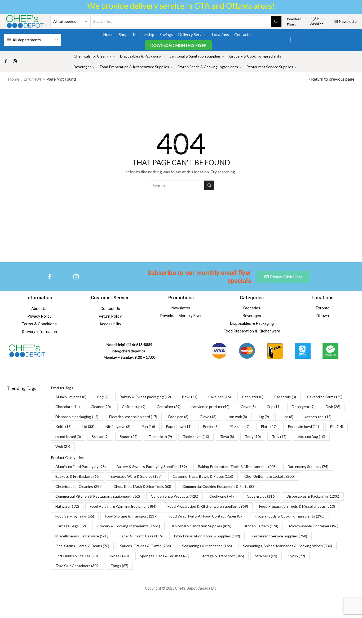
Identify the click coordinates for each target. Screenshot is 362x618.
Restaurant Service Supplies (269, 66)
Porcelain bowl (303, 426)
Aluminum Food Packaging (80, 466)
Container (168, 406)
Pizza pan (239, 426)
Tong (253, 436)
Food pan (178, 416)
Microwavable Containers (313, 526)
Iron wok (237, 416)
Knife (63, 426)
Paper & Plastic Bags (141, 536)
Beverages (82, 66)
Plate (269, 426)
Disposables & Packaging (140, 56)
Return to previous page (332, 78)
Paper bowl (179, 426)
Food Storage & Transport (131, 516)
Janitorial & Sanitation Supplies (195, 56)
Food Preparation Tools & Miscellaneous (297, 506)
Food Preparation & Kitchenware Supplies (134, 66)
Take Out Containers (77, 565)
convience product (210, 406)
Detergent (303, 406)
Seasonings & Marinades (207, 546)
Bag (103, 397)
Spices (119, 556)
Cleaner (101, 406)
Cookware (222, 496)
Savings (166, 34)
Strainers (266, 556)
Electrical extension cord (133, 416)
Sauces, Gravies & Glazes (145, 546)
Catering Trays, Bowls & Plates (203, 476)
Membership (143, 34)
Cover (248, 406)
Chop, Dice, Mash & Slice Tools (142, 486)
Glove (208, 416)
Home (108, 34)
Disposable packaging (76, 416)
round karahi (68, 436)
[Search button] (276, 21)
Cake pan (219, 397)
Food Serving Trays (74, 516)
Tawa (227, 436)
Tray (279, 436)
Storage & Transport (222, 556)
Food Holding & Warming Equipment (123, 506)
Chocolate (67, 406)
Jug (263, 416)
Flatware (67, 506)
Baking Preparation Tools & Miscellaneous (237, 466)
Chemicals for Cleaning (93, 56)
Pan (148, 426)
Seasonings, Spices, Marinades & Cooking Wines (287, 546)
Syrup (296, 556)
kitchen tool (318, 416)
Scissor (100, 436)
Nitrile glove (117, 426)
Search (209, 185)
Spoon (129, 436)
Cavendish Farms (324, 397)
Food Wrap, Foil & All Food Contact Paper (206, 516)
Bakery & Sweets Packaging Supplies (152, 466)
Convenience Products (174, 496)
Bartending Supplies (308, 466)
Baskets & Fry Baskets (77, 476)
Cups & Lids (261, 496)
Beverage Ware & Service (136, 476)
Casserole (285, 397)
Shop (123, 34)
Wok (62, 446)
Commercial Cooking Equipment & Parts (218, 486)
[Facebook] (6, 61)
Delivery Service (192, 34)
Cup (274, 406)
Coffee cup (133, 406)
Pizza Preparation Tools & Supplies (207, 536)
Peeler (211, 426)
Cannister (252, 397)
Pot (336, 426)
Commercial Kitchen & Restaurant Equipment (97, 496)
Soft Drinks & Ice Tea (76, 556)
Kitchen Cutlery (260, 526)
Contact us (243, 34)
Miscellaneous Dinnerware (81, 536)
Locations (220, 34)
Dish (333, 406)
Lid (88, 426)
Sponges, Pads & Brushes (164, 556)
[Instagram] (15, 61)
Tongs (119, 565)
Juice (286, 416)
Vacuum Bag (311, 436)
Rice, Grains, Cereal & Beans (82, 546)
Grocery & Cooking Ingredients (255, 56)
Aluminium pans (70, 397)
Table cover (196, 436)
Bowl (189, 397)
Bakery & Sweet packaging (145, 397)
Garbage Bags (70, 526)
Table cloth (160, 436)
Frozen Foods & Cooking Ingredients (208, 66)
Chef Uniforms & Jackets (269, 476)
